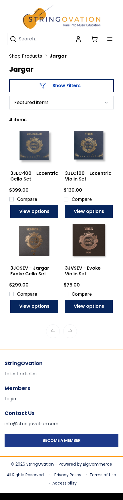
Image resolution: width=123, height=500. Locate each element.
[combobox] (61, 102)
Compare (27, 199)
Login (10, 398)
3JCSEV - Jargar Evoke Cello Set (29, 271)
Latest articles (21, 373)
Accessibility (64, 483)
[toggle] (110, 39)
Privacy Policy (67, 475)
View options (34, 211)
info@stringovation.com (31, 423)
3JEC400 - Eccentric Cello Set (34, 176)
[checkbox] (11, 199)
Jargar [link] (58, 56)
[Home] (61, 16)
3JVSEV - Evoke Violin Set (83, 271)
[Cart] (94, 39)
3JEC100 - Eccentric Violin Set (88, 176)
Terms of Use (103, 475)
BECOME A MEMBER (62, 440)
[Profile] (78, 39)
